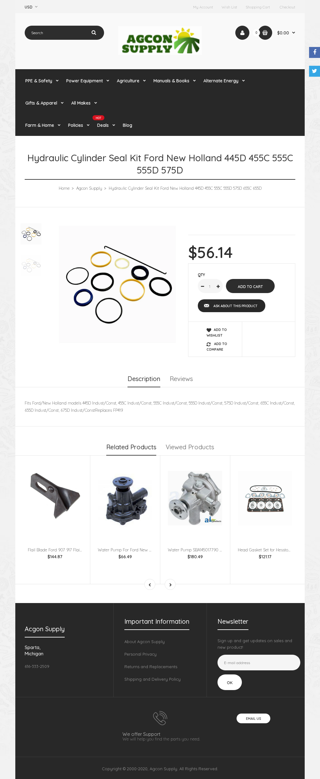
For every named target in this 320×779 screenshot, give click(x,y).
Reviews (181, 379)
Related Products (131, 447)
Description (144, 379)
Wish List (229, 7)
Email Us (253, 718)
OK (229, 682)
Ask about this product (235, 306)
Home (64, 188)
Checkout (287, 7)
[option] (117, 284)
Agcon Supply (89, 188)
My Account (203, 7)
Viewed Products (190, 447)
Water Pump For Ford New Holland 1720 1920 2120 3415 (149, 549)
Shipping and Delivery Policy (152, 679)
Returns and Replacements (150, 666)
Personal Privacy (140, 654)
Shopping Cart (258, 7)
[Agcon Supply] (160, 53)
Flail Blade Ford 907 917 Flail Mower (61, 549)
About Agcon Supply (144, 641)
